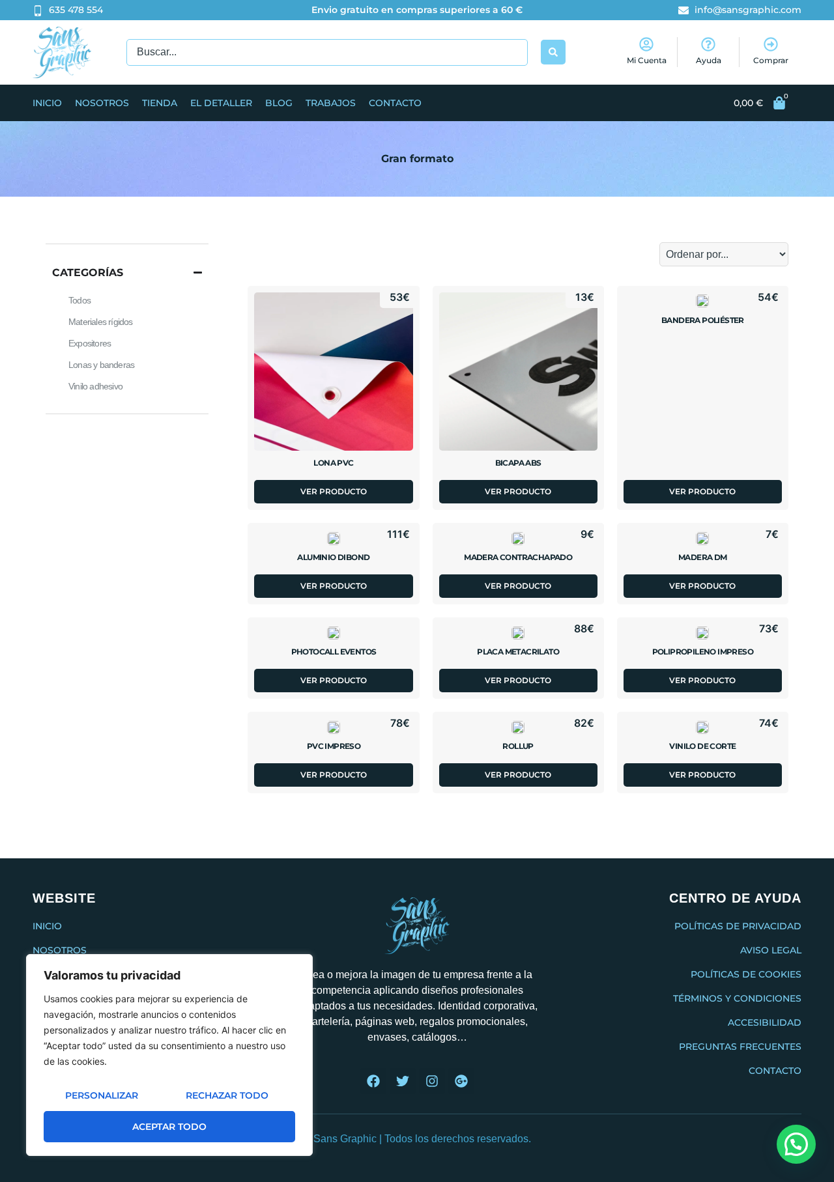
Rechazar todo (227, 1095)
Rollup (517, 746)
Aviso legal (770, 950)
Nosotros (102, 103)
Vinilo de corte (702, 746)
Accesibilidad (764, 1022)
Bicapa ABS (518, 463)
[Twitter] (403, 1081)
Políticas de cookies (746, 974)
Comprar (770, 60)
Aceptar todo (169, 1127)
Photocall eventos (334, 651)
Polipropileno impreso (702, 651)
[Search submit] (553, 52)
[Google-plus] (461, 1081)
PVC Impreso (333, 746)
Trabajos (331, 103)
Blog (279, 103)
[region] (169, 1055)
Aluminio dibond (333, 557)
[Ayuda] (708, 44)
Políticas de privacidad (737, 926)
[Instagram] (432, 1081)
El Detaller (221, 103)
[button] (796, 1144)
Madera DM (702, 557)
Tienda (159, 103)
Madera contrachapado (518, 557)
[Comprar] (771, 44)
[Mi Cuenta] (646, 44)
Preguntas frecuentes (740, 1046)
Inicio (47, 103)
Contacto (395, 103)
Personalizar (101, 1095)
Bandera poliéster (702, 320)
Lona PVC (333, 463)
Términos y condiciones (737, 998)
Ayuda (708, 60)
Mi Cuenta (647, 60)
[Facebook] (373, 1081)
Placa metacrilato (518, 651)
